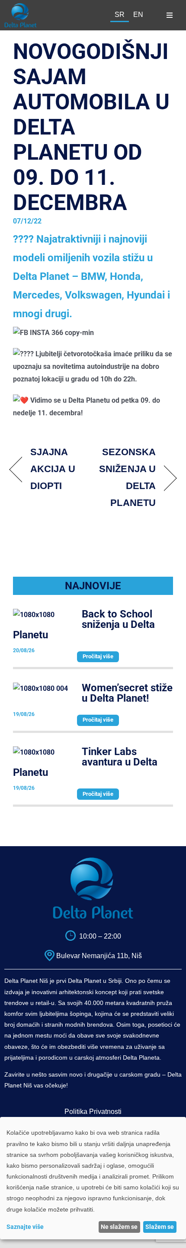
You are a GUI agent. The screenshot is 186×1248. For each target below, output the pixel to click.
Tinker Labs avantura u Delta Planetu (85, 762)
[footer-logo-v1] (93, 860)
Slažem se (159, 1226)
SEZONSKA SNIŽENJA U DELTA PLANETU (127, 477)
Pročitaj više (98, 656)
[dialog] (93, 1178)
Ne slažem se (119, 1226)
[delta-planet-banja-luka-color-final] (20, 6)
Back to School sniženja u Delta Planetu (84, 624)
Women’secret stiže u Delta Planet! (127, 693)
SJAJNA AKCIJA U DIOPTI (52, 469)
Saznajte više (25, 1226)
